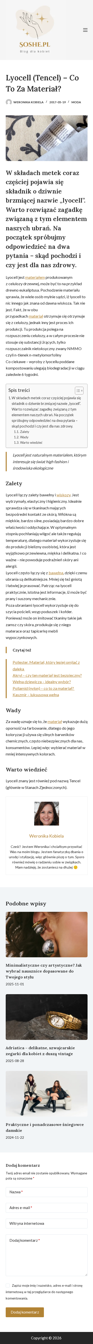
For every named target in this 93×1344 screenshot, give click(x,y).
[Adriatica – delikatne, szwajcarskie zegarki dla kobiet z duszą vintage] (47, 1017)
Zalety (24, 432)
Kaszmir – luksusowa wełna (36, 694)
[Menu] (85, 30)
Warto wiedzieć (31, 442)
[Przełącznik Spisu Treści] (76, 390)
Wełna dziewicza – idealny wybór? (42, 681)
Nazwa (16, 1192)
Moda (76, 102)
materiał (36, 316)
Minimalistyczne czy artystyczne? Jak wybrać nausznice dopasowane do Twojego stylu (44, 971)
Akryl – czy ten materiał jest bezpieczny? (47, 675)
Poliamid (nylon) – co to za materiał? (44, 688)
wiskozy (63, 494)
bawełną (56, 572)
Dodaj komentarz (24, 1240)
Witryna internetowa (26, 1223)
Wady (24, 437)
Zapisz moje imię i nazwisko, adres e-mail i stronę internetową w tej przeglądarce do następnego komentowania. (44, 1292)
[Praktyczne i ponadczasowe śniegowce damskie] (47, 1094)
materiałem (35, 277)
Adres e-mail (20, 1207)
